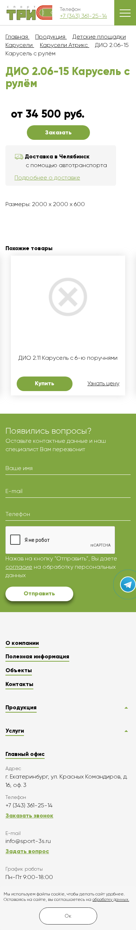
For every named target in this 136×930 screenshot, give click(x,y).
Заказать (58, 132)
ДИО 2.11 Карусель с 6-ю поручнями (68, 358)
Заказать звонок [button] (29, 815)
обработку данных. (110, 899)
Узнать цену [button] (103, 383)
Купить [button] (44, 383)
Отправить (39, 593)
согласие (18, 566)
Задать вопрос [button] (27, 851)
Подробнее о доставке (47, 177)
